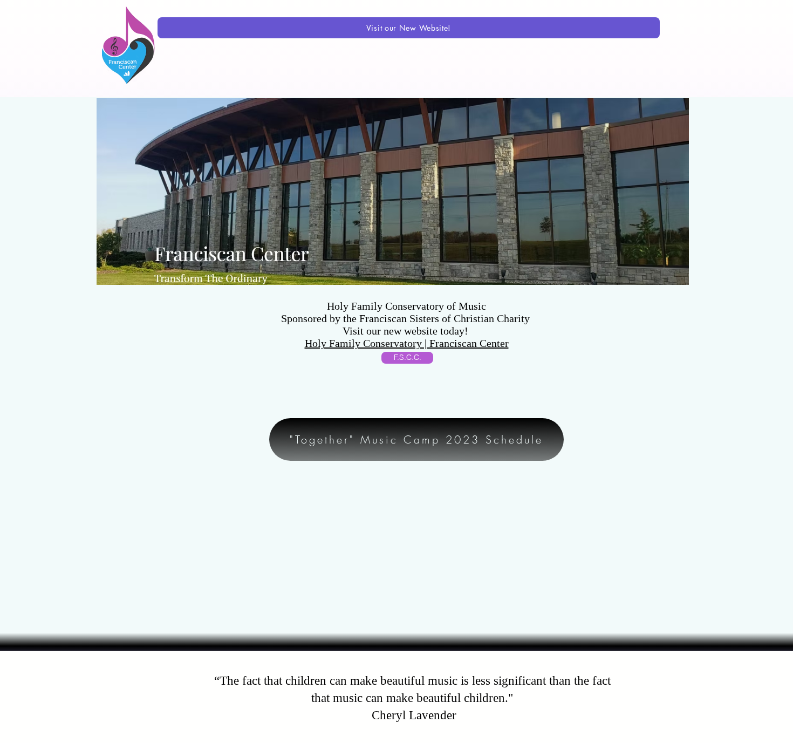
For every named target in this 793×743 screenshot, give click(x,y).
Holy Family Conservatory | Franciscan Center (407, 343)
